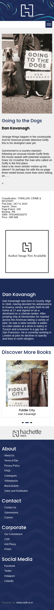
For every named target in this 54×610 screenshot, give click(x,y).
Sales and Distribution (16, 491)
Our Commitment (13, 534)
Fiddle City (27, 410)
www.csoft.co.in (24, 602)
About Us (9, 455)
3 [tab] (31, 422)
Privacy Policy (12, 465)
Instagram (9, 576)
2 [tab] (27, 422)
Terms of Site (11, 460)
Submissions (11, 512)
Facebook (9, 566)
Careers (8, 517)
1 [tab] (23, 422)
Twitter (7, 571)
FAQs (7, 470)
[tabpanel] (27, 388)
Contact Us (10, 507)
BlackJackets (11, 486)
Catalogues (10, 475)
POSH (7, 549)
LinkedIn (9, 581)
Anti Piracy (10, 544)
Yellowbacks (11, 481)
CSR (7, 539)
